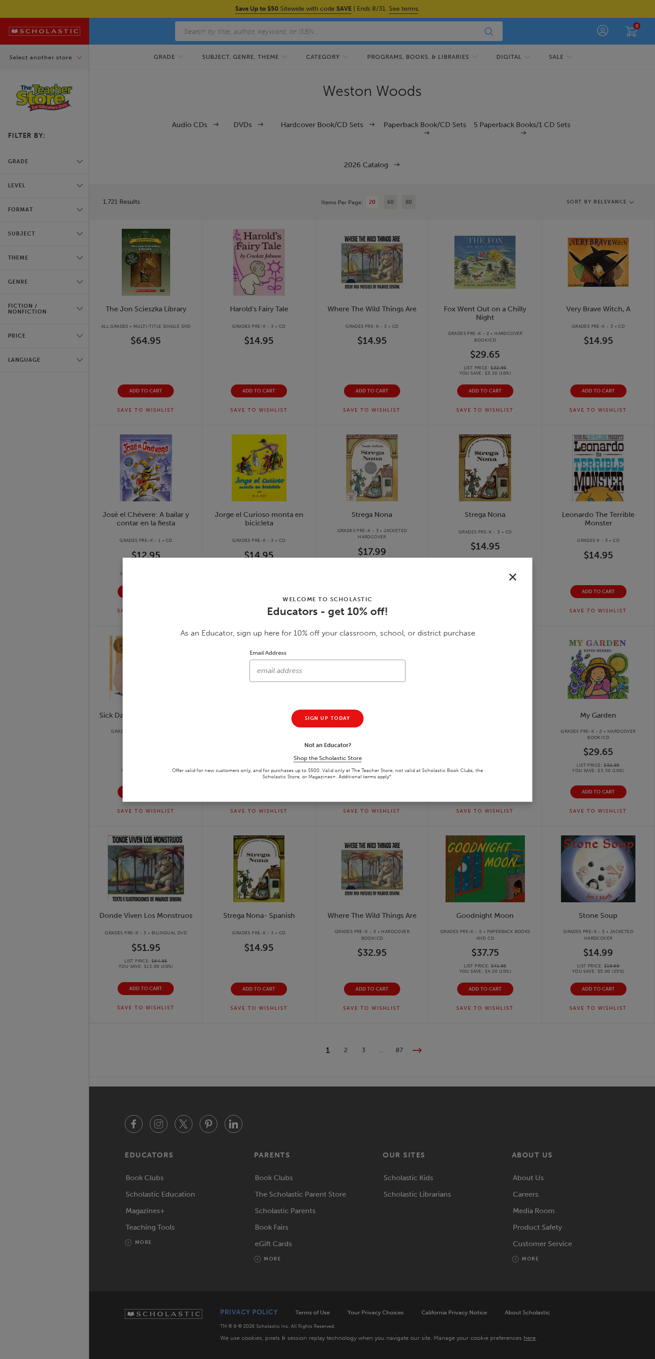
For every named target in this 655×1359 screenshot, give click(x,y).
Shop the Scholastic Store (328, 758)
